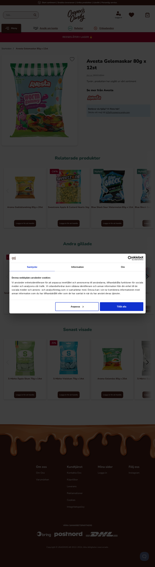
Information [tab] (77, 267)
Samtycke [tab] (32, 267)
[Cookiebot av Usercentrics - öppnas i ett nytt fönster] (130, 258)
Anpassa (75, 306)
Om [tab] (123, 267)
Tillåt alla (121, 306)
